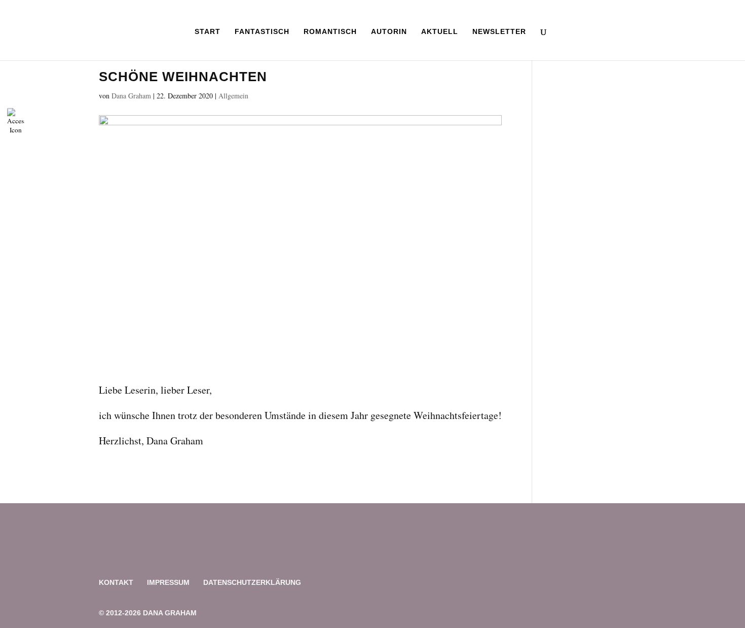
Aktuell (439, 32)
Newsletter (499, 32)
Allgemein (233, 95)
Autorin (389, 32)
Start (207, 32)
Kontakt (116, 582)
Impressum (168, 582)
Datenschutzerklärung (252, 582)
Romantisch (330, 32)
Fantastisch (262, 32)
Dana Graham (131, 95)
